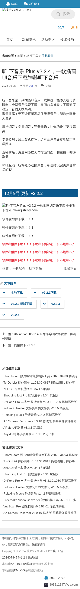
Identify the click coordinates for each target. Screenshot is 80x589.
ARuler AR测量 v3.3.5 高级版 (22, 427)
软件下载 (32, 56)
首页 (9, 39)
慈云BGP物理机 (21, 564)
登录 (61, 27)
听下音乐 (35, 268)
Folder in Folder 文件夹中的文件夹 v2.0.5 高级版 (36, 408)
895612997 (57, 578)
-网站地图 (31, 557)
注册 (74, 27)
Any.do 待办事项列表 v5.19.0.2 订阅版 (29, 434)
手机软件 (48, 56)
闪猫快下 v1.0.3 (24, 345)
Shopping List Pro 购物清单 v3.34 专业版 (30, 395)
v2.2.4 (15, 315)
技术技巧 (67, 39)
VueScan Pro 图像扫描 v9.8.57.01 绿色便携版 (34, 506)
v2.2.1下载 (49, 292)
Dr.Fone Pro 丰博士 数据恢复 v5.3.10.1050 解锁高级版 (40, 402)
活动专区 (48, 39)
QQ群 (14, 3)
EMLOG (19, 570)
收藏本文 (70, 268)
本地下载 (17, 292)
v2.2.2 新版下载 (21, 303)
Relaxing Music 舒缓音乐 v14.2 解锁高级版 (32, 414)
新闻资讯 (29, 39)
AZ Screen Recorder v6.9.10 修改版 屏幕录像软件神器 (40, 421)
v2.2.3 (55, 303)
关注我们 (34, 3)
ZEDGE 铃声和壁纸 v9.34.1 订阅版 (26, 389)
